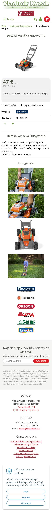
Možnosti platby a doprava (26, 453)
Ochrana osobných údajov (26, 444)
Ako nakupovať (26, 450)
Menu (10, 19)
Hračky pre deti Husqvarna (21, 26)
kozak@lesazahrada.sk (29, 428)
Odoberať (41, 361)
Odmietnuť (26, 503)
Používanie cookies (26, 447)
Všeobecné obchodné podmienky (26, 441)
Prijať (26, 491)
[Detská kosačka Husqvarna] (26, 57)
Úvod (3, 26)
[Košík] (47, 19)
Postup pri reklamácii (26, 456)
